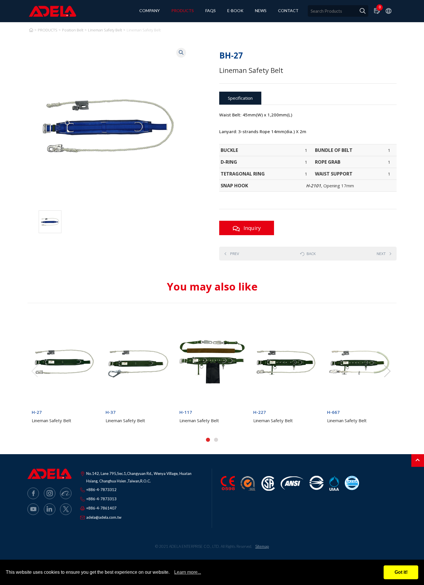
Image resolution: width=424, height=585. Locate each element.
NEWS (261, 11)
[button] (208, 439)
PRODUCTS (182, 11)
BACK (311, 253)
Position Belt (72, 30)
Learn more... (187, 572)
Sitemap (262, 546)
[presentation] (34, 371)
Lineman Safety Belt (105, 30)
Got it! (401, 572)
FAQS (210, 11)
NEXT (381, 253)
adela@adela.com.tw (103, 517)
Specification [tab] (240, 98)
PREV (234, 253)
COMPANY (149, 11)
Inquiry (251, 227)
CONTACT (288, 11)
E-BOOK (235, 11)
